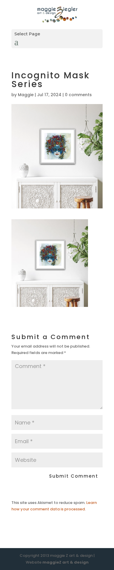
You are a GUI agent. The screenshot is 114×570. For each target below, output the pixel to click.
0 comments (78, 95)
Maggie (26, 95)
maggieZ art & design (65, 562)
